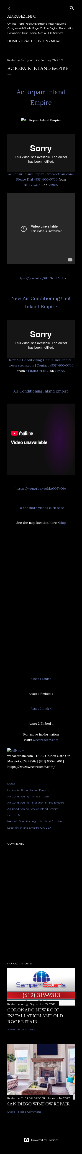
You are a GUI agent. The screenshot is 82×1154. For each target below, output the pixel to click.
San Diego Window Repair (38, 1104)
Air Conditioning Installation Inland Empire (35, 802)
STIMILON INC (37, 371)
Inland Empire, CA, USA (35, 827)
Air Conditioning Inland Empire (41, 391)
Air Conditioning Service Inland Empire (32, 809)
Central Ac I (15, 815)
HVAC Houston (34, 41)
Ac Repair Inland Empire (33, 790)
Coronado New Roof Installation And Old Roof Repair (35, 1016)
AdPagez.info (21, 16)
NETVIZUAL (33, 185)
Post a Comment (29, 1111)
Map (62, 523)
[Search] (72, 7)
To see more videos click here (41, 508)
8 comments (26, 1029)
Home (12, 41)
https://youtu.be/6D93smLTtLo (41, 278)
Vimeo (53, 185)
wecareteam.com (45, 740)
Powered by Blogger (44, 1140)
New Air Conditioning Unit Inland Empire (34, 821)
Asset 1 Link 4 (41, 679)
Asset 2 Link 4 (41, 709)
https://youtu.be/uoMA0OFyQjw (41, 489)
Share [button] (11, 783)
